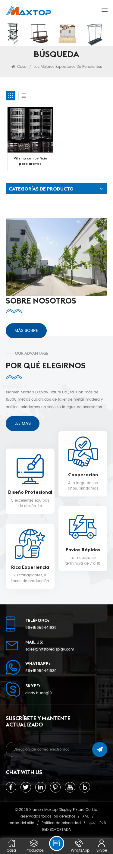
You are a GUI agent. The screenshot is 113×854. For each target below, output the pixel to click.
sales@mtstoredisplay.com (49, 649)
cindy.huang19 (38, 693)
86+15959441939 (41, 628)
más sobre (26, 330)
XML (85, 816)
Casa (21, 67)
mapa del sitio (21, 823)
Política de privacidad (61, 823)
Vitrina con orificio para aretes (30, 161)
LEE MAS (22, 423)
